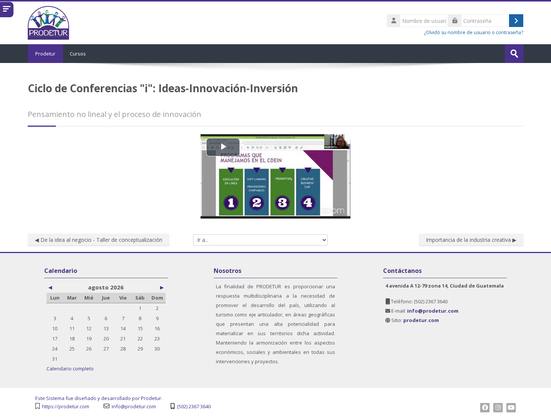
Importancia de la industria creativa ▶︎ (471, 239)
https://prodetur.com (65, 406)
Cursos (78, 53)
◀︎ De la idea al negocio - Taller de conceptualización (98, 239)
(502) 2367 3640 (194, 406)
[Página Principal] (49, 22)
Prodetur (45, 53)
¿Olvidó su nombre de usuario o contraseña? (473, 32)
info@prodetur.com (134, 406)
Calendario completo (70, 368)
